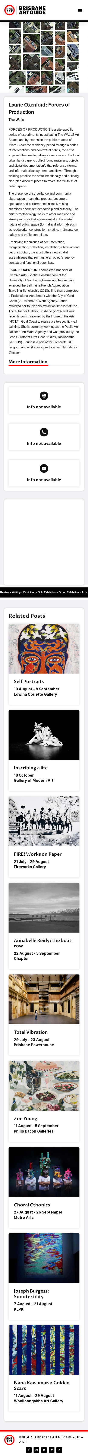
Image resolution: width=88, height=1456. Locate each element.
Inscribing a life (31, 768)
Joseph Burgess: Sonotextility (31, 1294)
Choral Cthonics (32, 1205)
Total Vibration (31, 1032)
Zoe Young (25, 1119)
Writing (18, 592)
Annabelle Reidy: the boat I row (44, 943)
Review (6, 592)
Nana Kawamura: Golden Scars (42, 1385)
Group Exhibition (71, 592)
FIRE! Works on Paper (38, 854)
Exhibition (31, 592)
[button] (80, 10)
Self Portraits (29, 681)
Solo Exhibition (49, 592)
